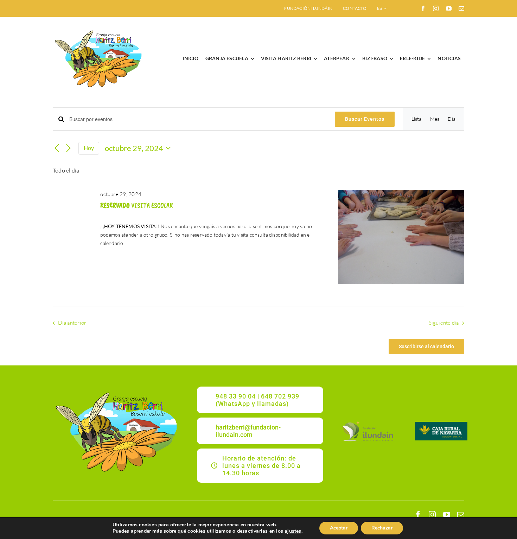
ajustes (293, 531)
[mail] (461, 8)
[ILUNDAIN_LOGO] (367, 422)
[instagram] (436, 8)
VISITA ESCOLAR (136, 205)
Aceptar (338, 528)
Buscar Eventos (364, 119)
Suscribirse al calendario (426, 346)
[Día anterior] (57, 148)
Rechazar (381, 528)
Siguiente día (444, 322)
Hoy (89, 148)
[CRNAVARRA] (441, 424)
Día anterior (72, 322)
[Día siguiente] (68, 148)
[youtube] (449, 8)
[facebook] (423, 8)
